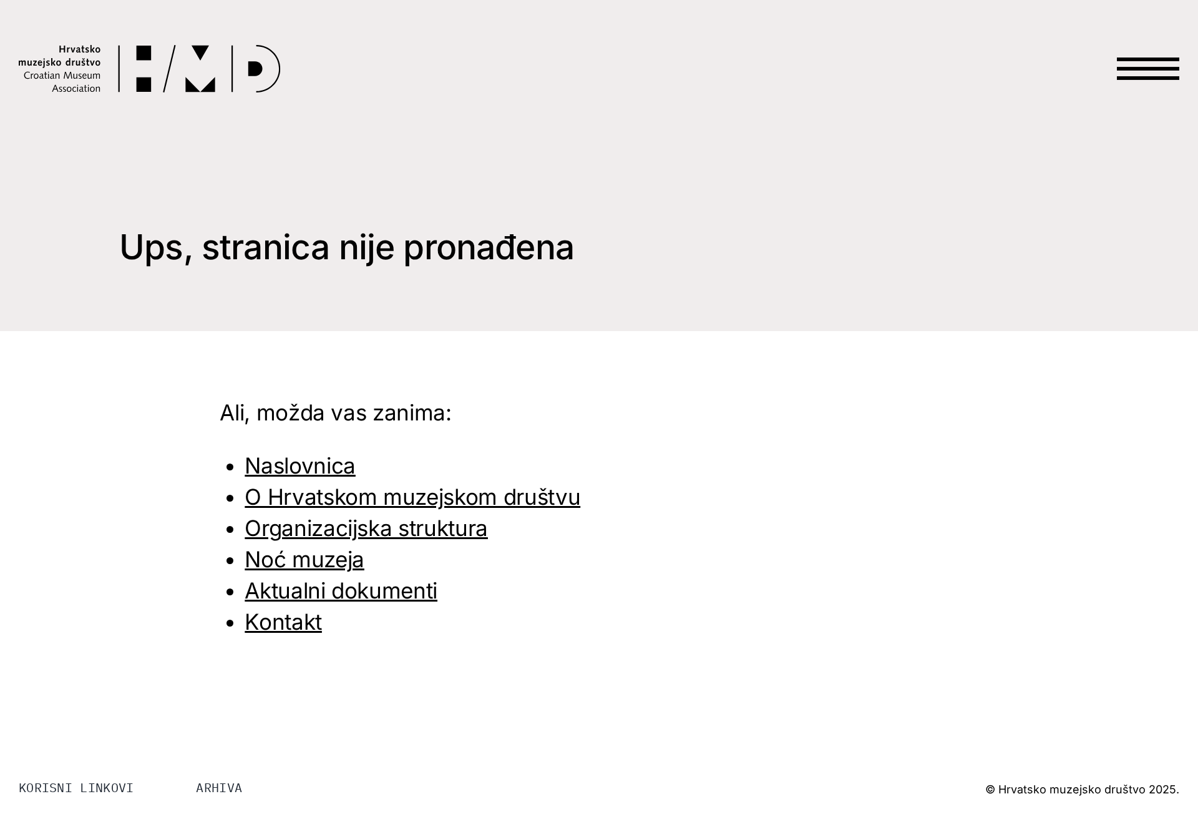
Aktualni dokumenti (341, 590)
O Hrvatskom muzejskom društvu (412, 497)
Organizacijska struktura (366, 528)
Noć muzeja (304, 559)
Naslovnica (300, 465)
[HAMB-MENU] (1148, 45)
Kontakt (283, 621)
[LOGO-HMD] (150, 52)
